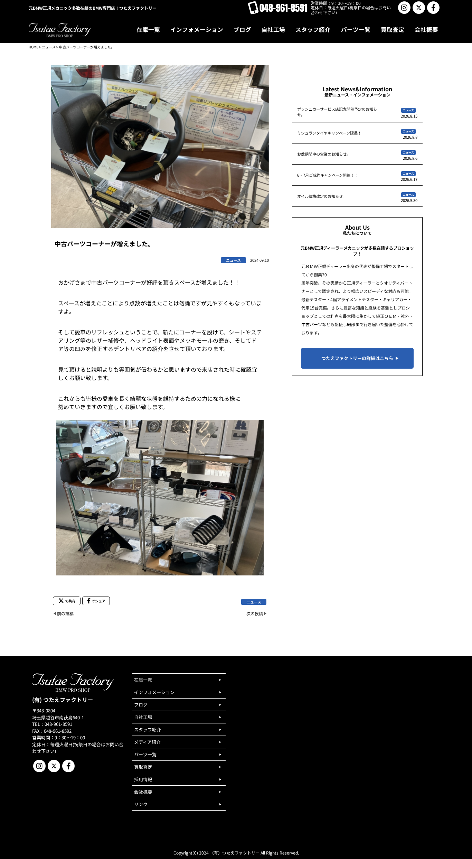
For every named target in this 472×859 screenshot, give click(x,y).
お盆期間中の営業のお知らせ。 (323, 154)
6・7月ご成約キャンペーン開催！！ (327, 175)
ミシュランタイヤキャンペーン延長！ (329, 133)
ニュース (49, 46)
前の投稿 (65, 613)
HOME (33, 46)
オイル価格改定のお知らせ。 (322, 196)
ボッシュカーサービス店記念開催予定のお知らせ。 (337, 111)
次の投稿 (254, 613)
